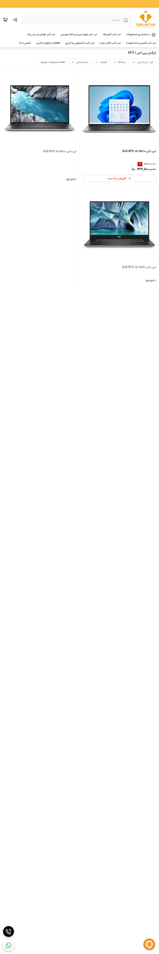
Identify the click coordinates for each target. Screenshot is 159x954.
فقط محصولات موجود (52, 62)
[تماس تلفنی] (8, 931)
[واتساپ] (8, 945)
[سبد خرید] (5, 19)
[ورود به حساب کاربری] (16, 20)
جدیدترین (142, 62)
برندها (121, 62)
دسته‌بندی (82, 62)
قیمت (103, 62)
